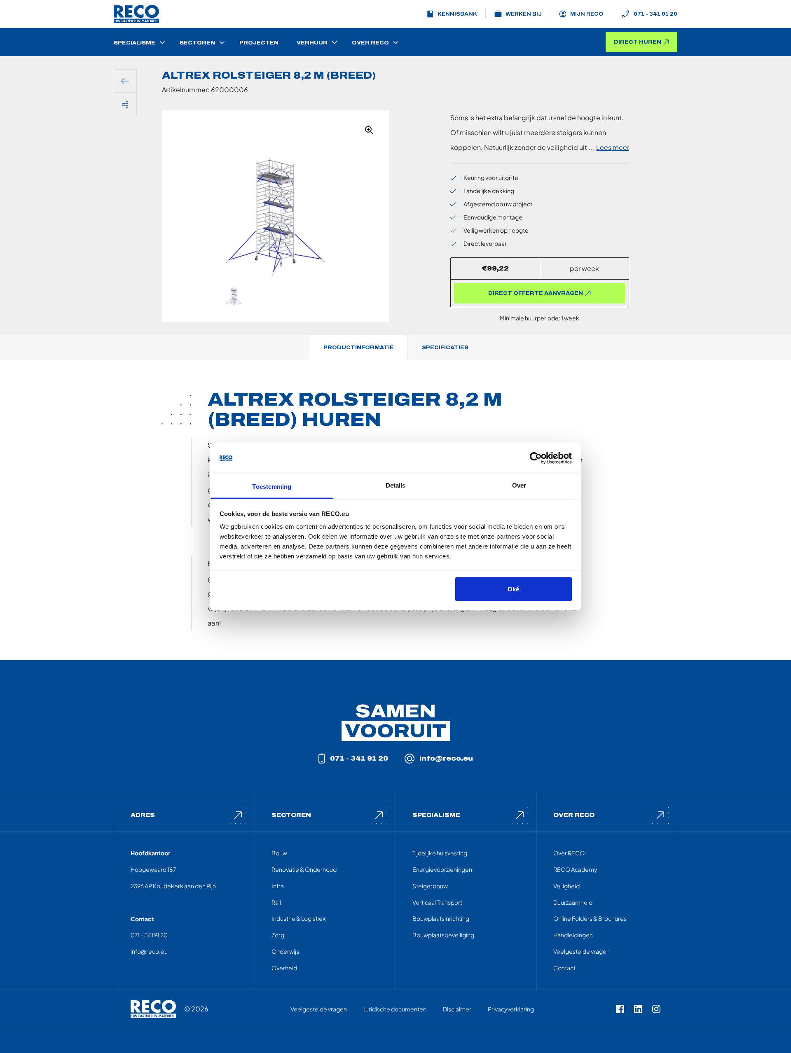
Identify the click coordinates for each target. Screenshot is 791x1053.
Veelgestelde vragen (581, 951)
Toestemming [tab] (271, 486)
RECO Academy (575, 869)
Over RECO (569, 853)
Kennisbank (457, 14)
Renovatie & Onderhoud (304, 869)
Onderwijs (285, 951)
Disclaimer (457, 1009)
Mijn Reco (587, 14)
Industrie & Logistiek (298, 918)
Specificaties (445, 347)
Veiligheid (566, 886)
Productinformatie (358, 347)
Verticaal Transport (437, 902)
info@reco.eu (446, 758)
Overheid (284, 967)
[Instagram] (656, 1009)
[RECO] (153, 1009)
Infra (277, 886)
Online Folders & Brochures (590, 918)
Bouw (279, 853)
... (609, 147)
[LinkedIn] (638, 1009)
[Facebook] (620, 1009)
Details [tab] (396, 485)
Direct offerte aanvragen (535, 293)
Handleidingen (573, 935)
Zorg (277, 935)
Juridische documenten (394, 1009)
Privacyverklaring (511, 1009)
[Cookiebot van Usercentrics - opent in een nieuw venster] (536, 458)
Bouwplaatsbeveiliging (443, 935)
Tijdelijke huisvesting (439, 853)
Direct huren (637, 42)
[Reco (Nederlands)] (136, 14)
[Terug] (125, 81)
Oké (513, 588)
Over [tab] (519, 485)
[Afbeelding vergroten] (369, 130)
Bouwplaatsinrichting (440, 918)
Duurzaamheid (572, 902)
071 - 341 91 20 (655, 14)
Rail (276, 902)
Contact (564, 967)
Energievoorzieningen (442, 869)
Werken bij (523, 14)
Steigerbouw (430, 886)
